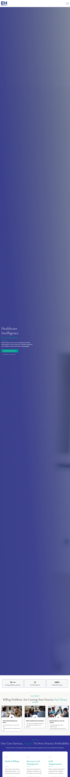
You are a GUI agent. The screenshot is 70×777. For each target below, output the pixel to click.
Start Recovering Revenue (9, 351)
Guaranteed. (25, 346)
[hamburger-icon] (67, 4)
